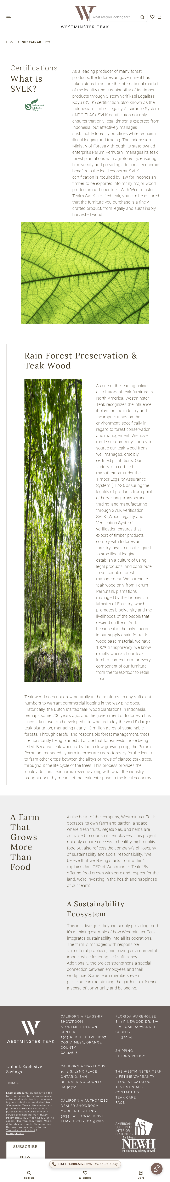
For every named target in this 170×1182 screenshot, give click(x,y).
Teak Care (125, 1097)
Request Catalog (133, 1082)
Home (11, 42)
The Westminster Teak (138, 1071)
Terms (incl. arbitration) (20, 1130)
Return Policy (130, 1056)
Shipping (124, 1051)
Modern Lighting (78, 1111)
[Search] (142, 17)
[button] (156, 1169)
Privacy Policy (15, 1133)
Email (13, 1083)
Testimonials (129, 1087)
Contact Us (127, 1092)
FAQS (120, 1103)
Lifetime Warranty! (135, 1077)
